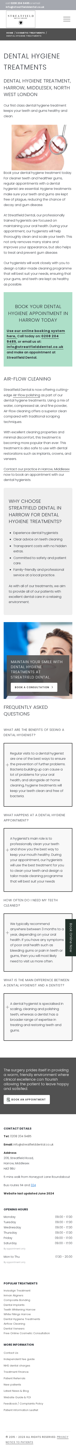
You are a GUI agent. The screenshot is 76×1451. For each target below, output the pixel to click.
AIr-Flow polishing (26, 395)
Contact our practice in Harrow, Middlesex (37, 469)
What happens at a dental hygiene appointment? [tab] (34, 818)
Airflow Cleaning (14, 1324)
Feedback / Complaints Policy (23, 1404)
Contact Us (11, 1353)
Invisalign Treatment (17, 1290)
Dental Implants (14, 1305)
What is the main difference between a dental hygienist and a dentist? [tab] (36, 983)
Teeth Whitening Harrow (19, 1310)
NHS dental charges (17, 1365)
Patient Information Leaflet (21, 1410)
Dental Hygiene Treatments (22, 1319)
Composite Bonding (17, 1300)
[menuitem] (64, 19)
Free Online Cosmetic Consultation (27, 1333)
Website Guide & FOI (17, 1397)
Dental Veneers (14, 1328)
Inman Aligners (13, 1295)
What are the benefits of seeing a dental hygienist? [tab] (34, 732)
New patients (12, 1385)
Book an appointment (28, 1099)
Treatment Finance (16, 1372)
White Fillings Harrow (17, 1314)
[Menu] (64, 19)
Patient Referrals (14, 1378)
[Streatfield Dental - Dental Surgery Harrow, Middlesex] (31, 19)
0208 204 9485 (20, 3)
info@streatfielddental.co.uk (25, 7)
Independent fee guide (19, 1359)
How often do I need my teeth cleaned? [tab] (31, 903)
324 (33, 1185)
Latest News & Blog (16, 1391)
